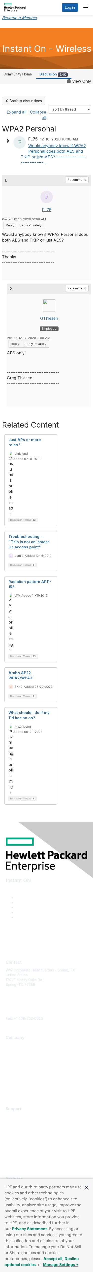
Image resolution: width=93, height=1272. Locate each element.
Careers (12, 1052)
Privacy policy (17, 1075)
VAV (17, 595)
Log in (70, 7)
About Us (13, 1045)
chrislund (21, 453)
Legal (10, 1089)
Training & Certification (24, 1131)
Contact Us (15, 1060)
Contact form (16, 1013)
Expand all (16, 112)
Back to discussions (25, 101)
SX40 (19, 687)
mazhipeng (23, 726)
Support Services (20, 1116)
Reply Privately (30, 225)
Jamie (19, 556)
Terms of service (19, 1082)
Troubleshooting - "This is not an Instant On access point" (28, 541)
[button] (87, 1187)
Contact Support (19, 1124)
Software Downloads (23, 1138)
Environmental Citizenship (26, 1067)
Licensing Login (18, 1146)
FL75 (46, 209)
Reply (10, 225)
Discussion (52, 74)
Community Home (17, 74)
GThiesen (49, 318)
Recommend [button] (76, 180)
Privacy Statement (29, 1228)
